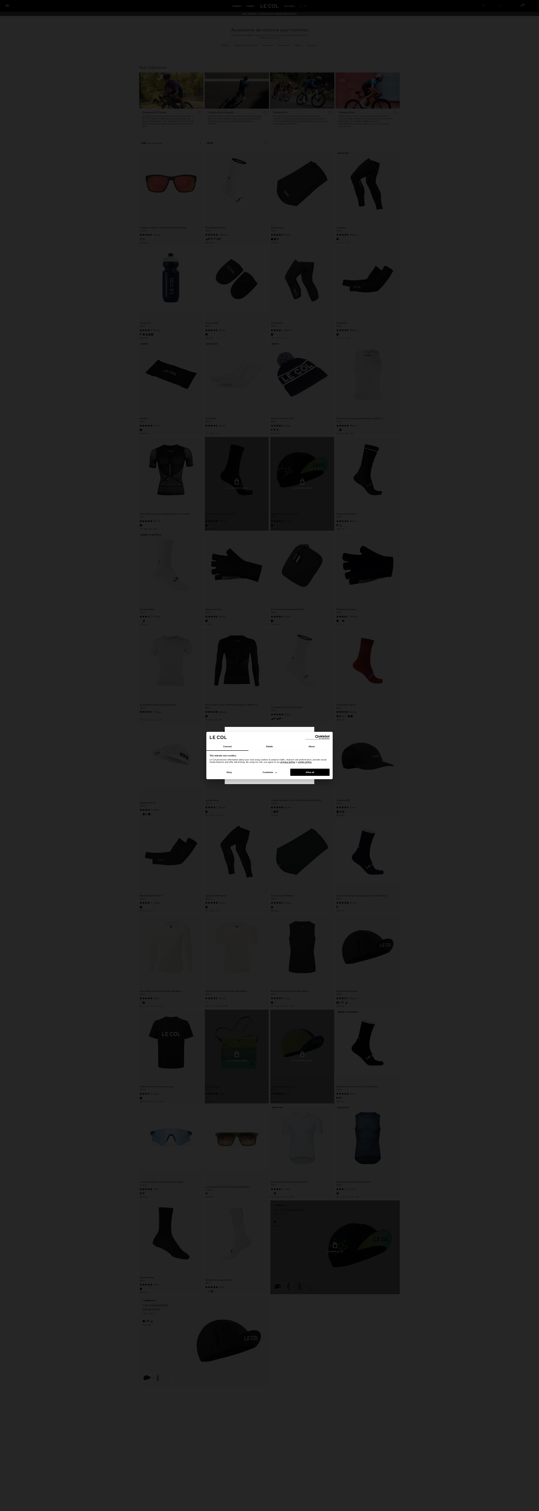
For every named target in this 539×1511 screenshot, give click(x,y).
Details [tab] (269, 746)
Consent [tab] (227, 746)
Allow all (310, 772)
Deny (229, 772)
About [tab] (312, 746)
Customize (268, 772)
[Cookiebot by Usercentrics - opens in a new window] (317, 737)
